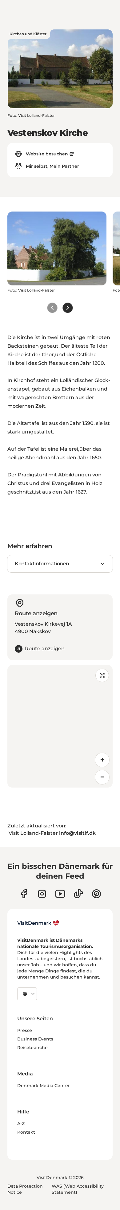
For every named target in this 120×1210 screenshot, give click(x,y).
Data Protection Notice (25, 1189)
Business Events (35, 1039)
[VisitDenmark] (38, 923)
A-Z (21, 1123)
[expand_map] (102, 675)
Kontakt (26, 1132)
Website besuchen (47, 154)
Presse (24, 1030)
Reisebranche (32, 1047)
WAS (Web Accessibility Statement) (78, 1189)
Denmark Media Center (43, 1085)
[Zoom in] (102, 760)
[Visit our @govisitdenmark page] (78, 893)
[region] (60, 726)
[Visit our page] (42, 893)
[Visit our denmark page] (23, 893)
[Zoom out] (102, 777)
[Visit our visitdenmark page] (60, 893)
